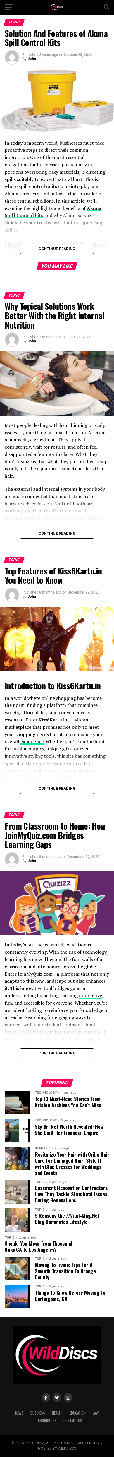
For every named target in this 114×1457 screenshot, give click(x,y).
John (31, 59)
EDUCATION (78, 1413)
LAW (96, 1413)
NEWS (19, 1413)
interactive (90, 995)
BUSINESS (37, 1413)
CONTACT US (72, 1420)
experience (32, 741)
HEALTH (57, 1413)
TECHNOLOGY (46, 1420)
